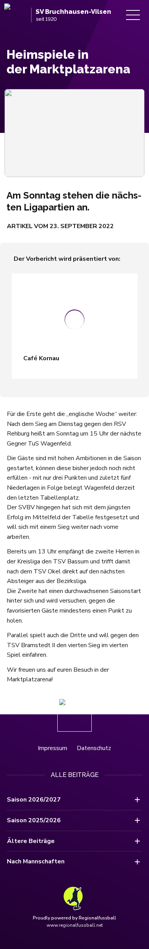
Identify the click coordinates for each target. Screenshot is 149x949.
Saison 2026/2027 (34, 799)
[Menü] (132, 14)
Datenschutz (94, 748)
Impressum (52, 748)
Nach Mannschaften (36, 861)
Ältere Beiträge (31, 841)
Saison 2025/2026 (34, 820)
